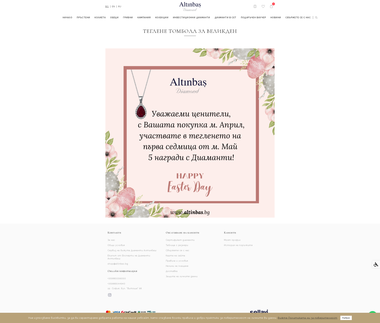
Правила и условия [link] (177, 261)
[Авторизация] (255, 6)
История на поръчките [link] (238, 245)
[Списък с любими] (263, 6)
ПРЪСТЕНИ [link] (83, 17)
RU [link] (119, 6)
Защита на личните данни (182, 276)
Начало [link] (67, 17)
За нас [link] (111, 240)
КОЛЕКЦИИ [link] (161, 17)
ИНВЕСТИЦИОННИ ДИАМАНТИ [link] (191, 17)
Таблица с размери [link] (177, 245)
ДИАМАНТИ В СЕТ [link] (225, 17)
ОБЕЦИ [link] (114, 17)
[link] (190, 6)
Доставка (172, 271)
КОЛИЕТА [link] (100, 17)
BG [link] (107, 6)
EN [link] (113, 6)
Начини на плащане (177, 266)
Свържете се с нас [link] (298, 17)
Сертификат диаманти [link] (180, 240)
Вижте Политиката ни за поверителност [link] (307, 317)
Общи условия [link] (116, 245)
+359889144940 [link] (116, 283)
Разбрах (346, 318)
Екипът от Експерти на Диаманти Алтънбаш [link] (129, 257)
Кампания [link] (144, 17)
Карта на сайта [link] (175, 255)
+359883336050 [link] (117, 278)
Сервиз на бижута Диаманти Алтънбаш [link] (132, 250)
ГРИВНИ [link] (128, 17)
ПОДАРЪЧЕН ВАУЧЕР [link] (253, 17)
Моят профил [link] (232, 240)
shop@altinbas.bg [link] (118, 264)
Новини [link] (275, 17)
